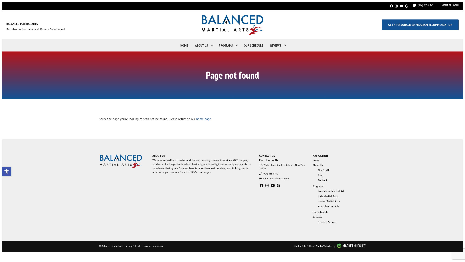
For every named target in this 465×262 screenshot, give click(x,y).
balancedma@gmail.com (276, 178)
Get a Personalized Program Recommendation (420, 25)
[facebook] (391, 6)
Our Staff (323, 170)
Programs (226, 45)
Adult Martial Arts (328, 206)
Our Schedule (253, 45)
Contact (322, 180)
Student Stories (327, 222)
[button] (6, 171)
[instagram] (396, 6)
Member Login (450, 5)
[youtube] (401, 6)
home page (203, 119)
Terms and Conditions (151, 246)
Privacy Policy (132, 246)
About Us (201, 45)
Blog (320, 175)
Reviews (275, 45)
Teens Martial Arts (329, 201)
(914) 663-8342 (425, 5)
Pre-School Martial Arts (331, 191)
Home (184, 45)
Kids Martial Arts (328, 196)
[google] (406, 6)
